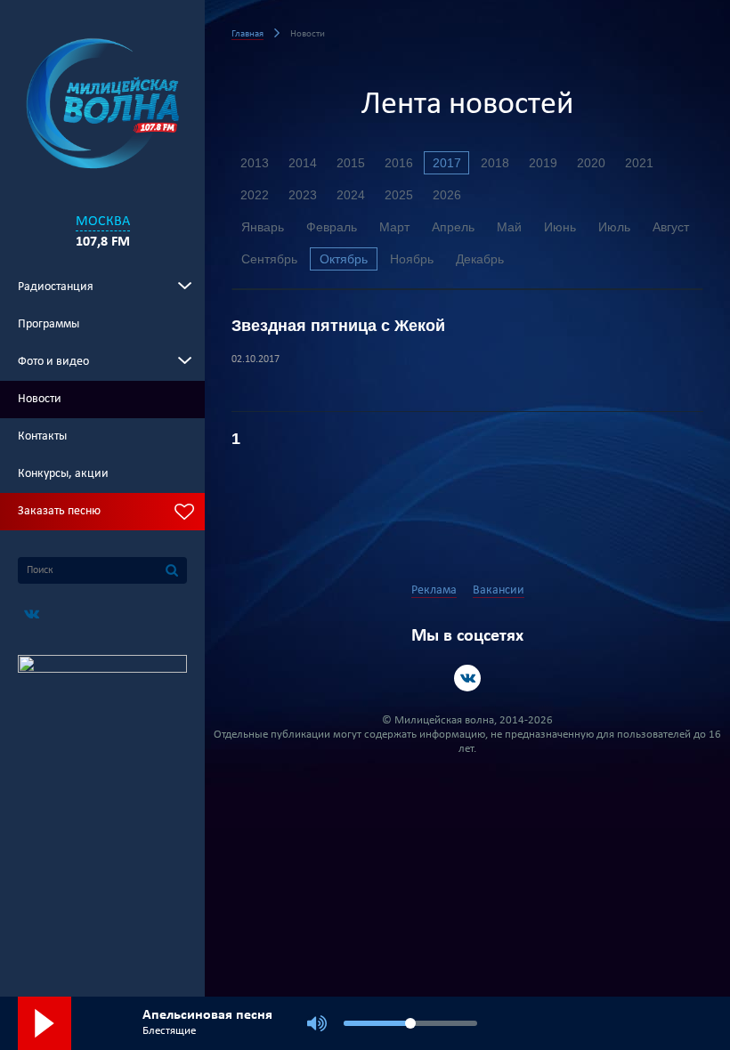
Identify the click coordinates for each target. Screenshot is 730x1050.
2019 (543, 163)
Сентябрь (269, 259)
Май (509, 227)
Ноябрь (412, 259)
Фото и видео (53, 361)
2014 (302, 163)
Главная (247, 34)
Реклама (434, 590)
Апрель (453, 227)
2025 (399, 195)
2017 (447, 163)
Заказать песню (59, 511)
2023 (302, 195)
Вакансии (498, 590)
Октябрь (344, 259)
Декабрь (480, 259)
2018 (495, 163)
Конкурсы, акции (63, 474)
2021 (639, 163)
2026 (447, 195)
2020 (591, 163)
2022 (254, 195)
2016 (399, 163)
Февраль (331, 227)
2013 (254, 163)
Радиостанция (55, 287)
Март (394, 227)
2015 (351, 163)
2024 (351, 195)
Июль (614, 227)
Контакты (42, 436)
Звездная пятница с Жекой (338, 326)
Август (671, 227)
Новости (39, 399)
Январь (262, 227)
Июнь (560, 227)
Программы (48, 324)
